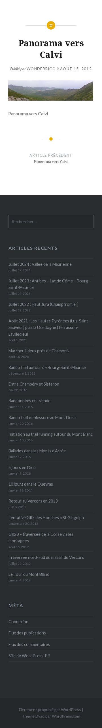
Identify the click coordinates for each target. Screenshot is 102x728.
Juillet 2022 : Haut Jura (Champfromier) (43, 304)
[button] (50, 90)
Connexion (18, 621)
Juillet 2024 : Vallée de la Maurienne (40, 264)
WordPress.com (66, 716)
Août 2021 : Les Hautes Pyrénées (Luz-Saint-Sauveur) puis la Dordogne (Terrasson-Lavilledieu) (49, 327)
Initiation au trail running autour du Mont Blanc (50, 434)
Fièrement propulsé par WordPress (50, 709)
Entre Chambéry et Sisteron (33, 384)
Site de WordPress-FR (29, 655)
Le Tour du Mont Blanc (28, 574)
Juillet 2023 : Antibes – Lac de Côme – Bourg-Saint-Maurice (49, 284)
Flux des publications (27, 632)
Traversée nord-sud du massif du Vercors (46, 557)
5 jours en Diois (22, 467)
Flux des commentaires (29, 644)
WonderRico (41, 69)
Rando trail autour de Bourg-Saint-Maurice (47, 367)
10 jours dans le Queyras (30, 484)
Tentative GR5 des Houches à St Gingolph (46, 517)
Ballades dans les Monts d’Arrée (37, 450)
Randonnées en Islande (29, 400)
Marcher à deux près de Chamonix (38, 350)
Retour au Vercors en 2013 (33, 501)
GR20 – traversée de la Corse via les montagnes (40, 537)
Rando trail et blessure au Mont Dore (42, 417)
